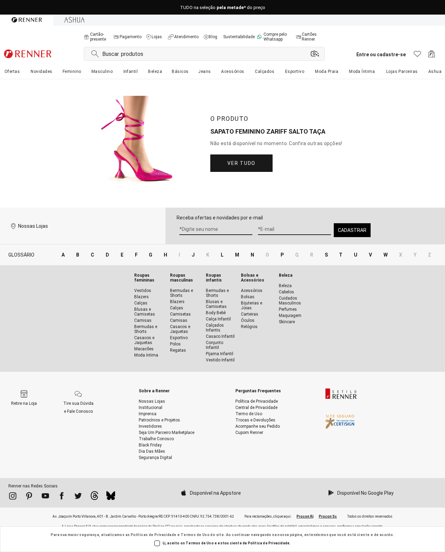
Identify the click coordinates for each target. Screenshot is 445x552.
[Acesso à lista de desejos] (417, 55)
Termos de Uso (195, 535)
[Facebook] (61, 497)
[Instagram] (12, 497)
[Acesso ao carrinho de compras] (431, 55)
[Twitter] (78, 497)
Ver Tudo (241, 163)
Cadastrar (352, 230)
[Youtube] (45, 497)
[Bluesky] (110, 497)
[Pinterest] (29, 497)
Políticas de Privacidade (154, 535)
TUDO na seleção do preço (222, 7)
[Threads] (94, 497)
